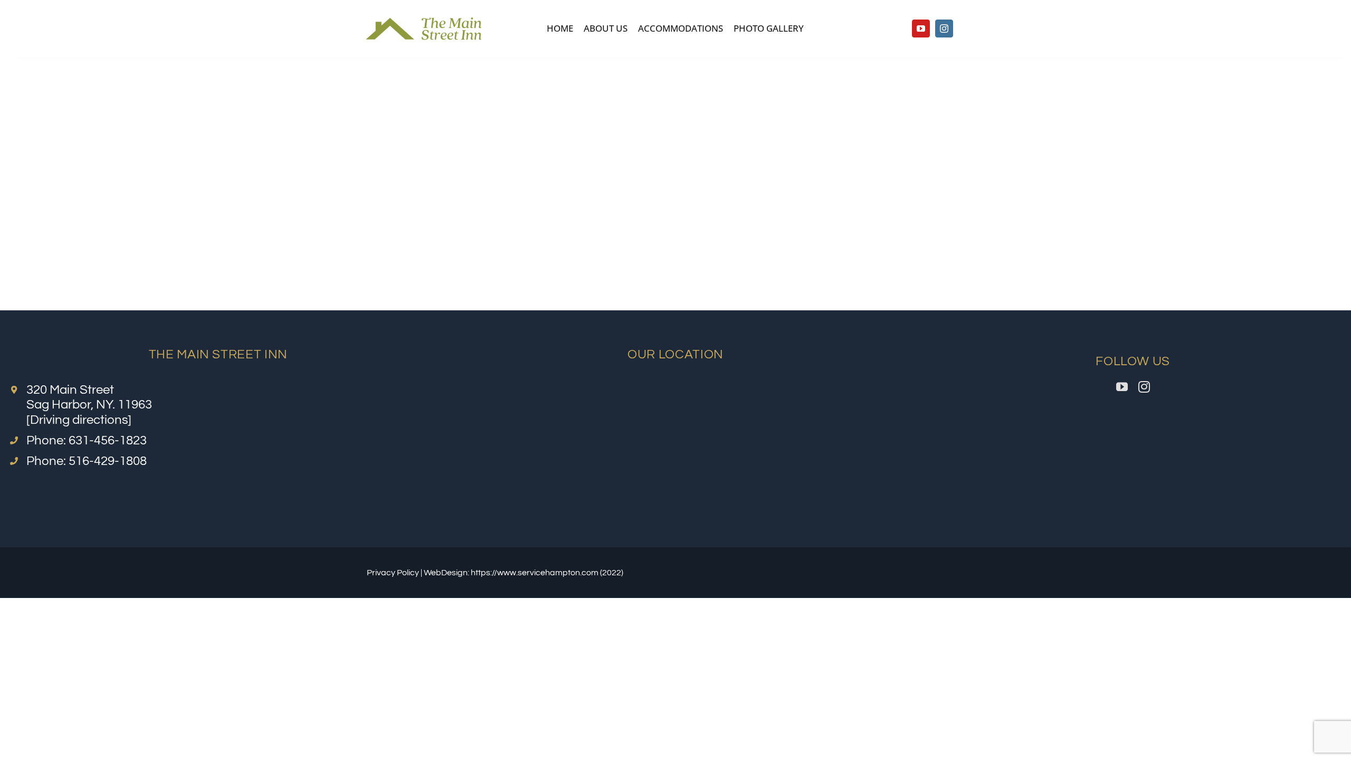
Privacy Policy (393, 572)
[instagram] (944, 28)
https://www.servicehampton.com (534, 572)
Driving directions (79, 419)
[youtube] (921, 28)
